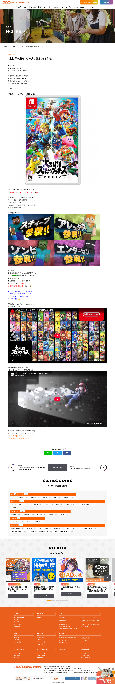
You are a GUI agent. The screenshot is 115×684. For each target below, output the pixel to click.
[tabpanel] (17, 578)
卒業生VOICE (68, 497)
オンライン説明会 (41, 655)
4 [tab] (62, 600)
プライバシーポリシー (86, 655)
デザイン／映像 (87, 504)
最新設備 (39, 617)
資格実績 (16, 622)
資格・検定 (35, 497)
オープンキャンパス (72, 7)
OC (13, 494)
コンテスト (46, 497)
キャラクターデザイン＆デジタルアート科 (40, 531)
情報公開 (83, 653)
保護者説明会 (40, 657)
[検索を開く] (98, 7)
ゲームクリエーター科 (89, 528)
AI (14, 504)
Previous (7, 578)
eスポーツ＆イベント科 (19, 531)
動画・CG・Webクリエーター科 (64, 531)
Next (107, 578)
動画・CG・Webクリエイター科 (88, 618)
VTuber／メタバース (72, 504)
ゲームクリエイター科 (64, 624)
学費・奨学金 (38, 521)
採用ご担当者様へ (63, 642)
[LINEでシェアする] (48, 453)
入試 (28, 521)
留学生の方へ (62, 640)
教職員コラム (16, 525)
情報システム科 (72, 528)
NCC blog (91, 7)
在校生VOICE (29, 514)
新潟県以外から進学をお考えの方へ (67, 637)
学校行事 (53, 514)
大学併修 (15, 508)
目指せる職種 (17, 624)
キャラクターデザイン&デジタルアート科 (68, 628)
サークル (64, 514)
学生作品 (41, 514)
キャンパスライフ (57, 7)
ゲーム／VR (37, 504)
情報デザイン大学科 (44, 528)
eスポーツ (49, 504)
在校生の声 (17, 655)
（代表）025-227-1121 (51, 672)
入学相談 (15, 518)
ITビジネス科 (30, 528)
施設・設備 (32, 7)
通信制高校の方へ (85, 638)
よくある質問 (17, 626)
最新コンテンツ (17, 501)
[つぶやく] (57, 453)
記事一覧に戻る (57, 467)
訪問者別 (83, 7)
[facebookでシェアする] (67, 453)
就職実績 (16, 637)
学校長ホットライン (85, 657)
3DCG (59, 504)
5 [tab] (66, 600)
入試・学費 (46, 7)
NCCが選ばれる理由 (19, 617)
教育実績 (23, 494)
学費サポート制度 (41, 642)
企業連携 (23, 497)
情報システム (24, 504)
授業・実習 (16, 514)
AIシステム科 (59, 528)
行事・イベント (17, 653)
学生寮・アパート (40, 644)
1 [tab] (49, 600)
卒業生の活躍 (17, 642)
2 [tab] (53, 600)
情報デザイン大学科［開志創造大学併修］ (91, 624)
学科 (25, 7)
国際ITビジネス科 (17, 528)
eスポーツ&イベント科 (64, 626)
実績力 (16, 619)
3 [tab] (57, 600)
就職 (39, 7)
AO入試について (40, 637)
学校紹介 (18, 7)
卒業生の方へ (84, 640)
